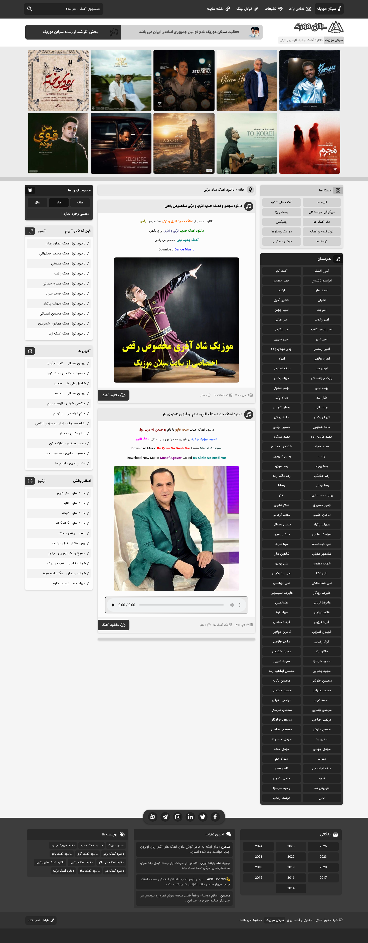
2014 (290, 888)
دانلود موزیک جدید (63, 845)
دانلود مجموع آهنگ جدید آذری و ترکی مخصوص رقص (203, 206)
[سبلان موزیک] (319, 31)
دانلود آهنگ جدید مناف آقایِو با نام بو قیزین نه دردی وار (202, 414)
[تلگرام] (165, 817)
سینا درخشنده (321, 544)
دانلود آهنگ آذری (87, 854)
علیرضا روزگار (321, 592)
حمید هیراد (321, 446)
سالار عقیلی (281, 505)
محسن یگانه (281, 680)
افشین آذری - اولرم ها (70, 463)
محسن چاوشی (321, 680)
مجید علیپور (281, 661)
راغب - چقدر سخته (72, 533)
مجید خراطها (321, 661)
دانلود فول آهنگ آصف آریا (67, 333)
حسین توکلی (281, 427)
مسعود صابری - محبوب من (66, 453)
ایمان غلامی (322, 358)
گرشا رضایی (321, 641)
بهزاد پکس (281, 378)
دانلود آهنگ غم (114, 871)
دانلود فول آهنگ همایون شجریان (62, 323)
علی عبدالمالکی (322, 583)
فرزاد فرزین (321, 622)
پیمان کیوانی (281, 407)
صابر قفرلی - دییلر (73, 433)
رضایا (281, 485)
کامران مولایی (281, 632)
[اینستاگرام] (177, 817)
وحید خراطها (281, 788)
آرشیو (42, 231)
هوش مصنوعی (281, 241)
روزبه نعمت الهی (321, 495)
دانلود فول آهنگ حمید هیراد (66, 293)
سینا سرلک (281, 544)
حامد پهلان (281, 417)
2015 (258, 877)
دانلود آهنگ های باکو (111, 862)
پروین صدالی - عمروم (70, 393)
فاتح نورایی (321, 612)
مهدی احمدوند (281, 739)
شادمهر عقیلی (321, 553)
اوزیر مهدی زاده (281, 349)
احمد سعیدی (281, 280)
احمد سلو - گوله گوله (71, 523)
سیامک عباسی (321, 534)
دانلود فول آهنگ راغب (70, 273)
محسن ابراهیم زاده (281, 671)
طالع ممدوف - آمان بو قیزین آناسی (60, 423)
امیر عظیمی (281, 329)
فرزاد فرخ (281, 612)
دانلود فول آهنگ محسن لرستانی (63, 313)
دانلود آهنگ (110, 395)
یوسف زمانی (281, 797)
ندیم (322, 778)
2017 (323, 877)
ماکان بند (321, 651)
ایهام (281, 358)
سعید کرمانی (281, 514)
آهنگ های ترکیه (281, 202)
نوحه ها (321, 241)
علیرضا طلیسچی (282, 592)
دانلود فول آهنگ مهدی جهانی (64, 283)
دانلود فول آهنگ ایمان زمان (66, 243)
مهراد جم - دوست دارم (69, 583)
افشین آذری (281, 300)
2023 (323, 856)
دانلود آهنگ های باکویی (50, 862)
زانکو (281, 495)
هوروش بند (321, 788)
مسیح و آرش (322, 729)
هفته (80, 202)
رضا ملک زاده (281, 475)
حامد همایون (322, 427)
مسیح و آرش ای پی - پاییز (67, 553)
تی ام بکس (322, 417)
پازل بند (321, 397)
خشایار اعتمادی (281, 446)
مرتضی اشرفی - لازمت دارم (66, 403)
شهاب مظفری (322, 563)
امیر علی (321, 339)
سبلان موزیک (326, 9)
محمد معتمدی (281, 690)
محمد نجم (321, 700)
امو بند (321, 309)
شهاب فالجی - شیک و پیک (66, 563)
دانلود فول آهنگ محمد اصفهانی (62, 253)
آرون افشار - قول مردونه (69, 543)
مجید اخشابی (281, 651)
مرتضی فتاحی (321, 719)
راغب (321, 456)
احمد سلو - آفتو (75, 503)
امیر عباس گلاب (321, 329)
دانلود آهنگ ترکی (113, 854)
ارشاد (281, 290)
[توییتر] (203, 817)
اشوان (322, 300)
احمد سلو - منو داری (71, 493)
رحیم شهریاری (281, 456)
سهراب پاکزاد (321, 524)
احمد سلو (321, 290)
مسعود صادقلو (281, 719)
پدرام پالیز (281, 397)
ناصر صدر (281, 768)
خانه (241, 189)
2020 (323, 867)
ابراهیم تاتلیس (322, 280)
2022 (290, 856)
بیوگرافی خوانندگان (322, 212)
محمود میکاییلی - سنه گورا (67, 373)
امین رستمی (321, 349)
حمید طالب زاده (322, 436)
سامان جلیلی (322, 514)
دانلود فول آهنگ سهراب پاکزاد (64, 303)
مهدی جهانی (322, 749)
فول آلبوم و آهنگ (321, 231)
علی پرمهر (281, 563)
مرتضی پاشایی (322, 710)
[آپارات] (152, 817)
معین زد (321, 739)
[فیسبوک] (215, 817)
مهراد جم (281, 758)
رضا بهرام (321, 466)
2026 (323, 846)
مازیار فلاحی (281, 641)
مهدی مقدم (281, 749)
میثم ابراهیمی (321, 768)
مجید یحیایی (322, 671)
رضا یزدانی (322, 485)
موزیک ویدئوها (281, 231)
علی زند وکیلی (281, 573)
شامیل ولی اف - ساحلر (70, 383)
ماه (59, 202)
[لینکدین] (190, 817)
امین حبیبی (281, 339)
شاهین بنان (281, 553)
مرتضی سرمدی (281, 710)
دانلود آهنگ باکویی (81, 862)
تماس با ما (296, 9)
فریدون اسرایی (321, 632)
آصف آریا (281, 270)
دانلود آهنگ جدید (91, 845)
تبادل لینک (244, 9)
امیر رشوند (322, 319)
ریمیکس (281, 221)
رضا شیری (281, 466)
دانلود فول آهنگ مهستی (68, 263)
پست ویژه (281, 212)
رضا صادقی (321, 475)
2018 (258, 867)
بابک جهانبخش (321, 378)
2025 (290, 846)
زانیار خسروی (322, 505)
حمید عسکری (282, 436)
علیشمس (281, 602)
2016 (290, 877)
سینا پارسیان (281, 534)
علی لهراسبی (281, 583)
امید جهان (281, 309)
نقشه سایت (215, 9)
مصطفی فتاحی (281, 729)
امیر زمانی (281, 319)
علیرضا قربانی (322, 602)
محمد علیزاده (322, 690)
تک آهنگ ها (221, 395)
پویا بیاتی (321, 407)
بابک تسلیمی (282, 368)
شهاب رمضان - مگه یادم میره (64, 573)
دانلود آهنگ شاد (90, 871)
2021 (258, 856)
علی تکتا (321, 573)
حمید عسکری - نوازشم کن (67, 443)
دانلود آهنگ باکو (62, 854)
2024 (258, 846)
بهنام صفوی (281, 388)
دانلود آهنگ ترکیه (63, 871)
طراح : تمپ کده (38, 920)
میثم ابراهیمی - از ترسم (69, 413)
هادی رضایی (281, 778)
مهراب (322, 758)
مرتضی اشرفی (281, 700)
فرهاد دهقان (281, 622)
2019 (290, 867)
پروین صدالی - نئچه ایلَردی (66, 363)
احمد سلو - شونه (74, 513)
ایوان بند (322, 368)
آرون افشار (322, 270)
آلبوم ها (322, 202)
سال (37, 202)
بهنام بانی (321, 388)
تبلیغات (270, 9)
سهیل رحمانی (281, 524)
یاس (322, 797)
